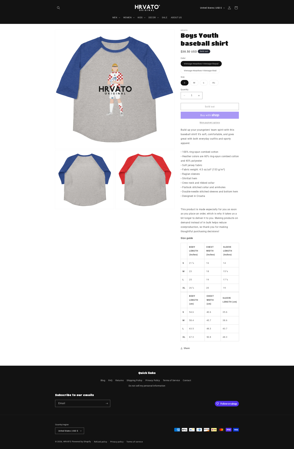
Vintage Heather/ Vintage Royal (203, 64)
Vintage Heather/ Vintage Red (202, 71)
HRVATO (67, 441)
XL (215, 83)
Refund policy (100, 442)
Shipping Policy (134, 380)
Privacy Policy (152, 380)
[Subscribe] (106, 403)
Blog (103, 380)
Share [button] (187, 348)
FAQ (110, 380)
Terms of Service (171, 380)
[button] (58, 7)
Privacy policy (117, 442)
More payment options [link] (210, 122)
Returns (119, 380)
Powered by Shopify (81, 441)
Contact (187, 380)
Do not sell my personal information (147, 386)
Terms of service (134, 442)
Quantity (184, 89)
